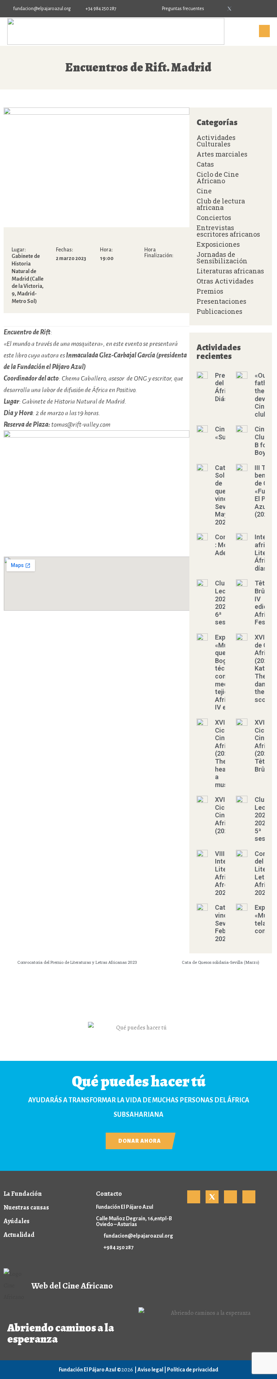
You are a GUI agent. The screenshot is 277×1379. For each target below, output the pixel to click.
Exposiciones (218, 244)
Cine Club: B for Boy (262, 440)
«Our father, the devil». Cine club (264, 395)
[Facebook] (217, 9)
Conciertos (214, 217)
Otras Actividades (225, 281)
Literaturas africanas (230, 271)
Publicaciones (219, 311)
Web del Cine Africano (72, 1285)
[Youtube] (241, 9)
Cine (204, 190)
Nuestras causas (26, 1207)
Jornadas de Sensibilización (222, 257)
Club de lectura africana (221, 204)
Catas (205, 164)
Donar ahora (139, 1141)
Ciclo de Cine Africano (218, 177)
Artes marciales (222, 154)
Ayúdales (17, 1221)
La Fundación (23, 1193)
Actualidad (19, 1234)
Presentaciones (221, 301)
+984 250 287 (118, 1247)
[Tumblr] (253, 9)
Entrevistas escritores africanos (228, 230)
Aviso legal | (152, 1370)
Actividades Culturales (216, 140)
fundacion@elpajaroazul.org (138, 1236)
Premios (210, 291)
